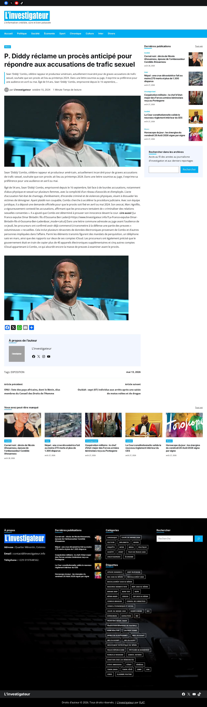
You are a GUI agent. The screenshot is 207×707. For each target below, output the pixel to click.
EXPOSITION (17, 372)
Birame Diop (112, 591)
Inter (146, 72)
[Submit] (199, 538)
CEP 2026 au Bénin (140, 596)
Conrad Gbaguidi (114, 601)
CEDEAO (125, 596)
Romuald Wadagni (115, 655)
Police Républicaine (115, 650)
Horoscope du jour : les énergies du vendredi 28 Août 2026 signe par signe (164, 134)
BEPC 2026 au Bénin (140, 587)
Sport (121, 552)
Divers (7, 47)
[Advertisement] (103, 492)
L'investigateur (17, 694)
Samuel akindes (135, 655)
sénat (129, 664)
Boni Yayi (126, 591)
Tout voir (199, 46)
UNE (148, 669)
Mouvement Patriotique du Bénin (122, 645)
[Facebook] (6, 3)
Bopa (137, 591)
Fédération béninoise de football (122, 625)
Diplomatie (124, 542)
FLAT (142, 702)
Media (131, 547)
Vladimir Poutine (124, 674)
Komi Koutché (113, 630)
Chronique (112, 537)
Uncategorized (149, 91)
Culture (111, 542)
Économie (129, 557)
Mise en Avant (138, 635)
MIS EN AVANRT (113, 640)
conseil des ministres (136, 601)
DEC (148, 611)
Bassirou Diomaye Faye (117, 587)
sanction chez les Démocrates (120, 660)
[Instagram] (43, 356)
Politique (142, 547)
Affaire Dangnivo (114, 572)
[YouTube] (16, 3)
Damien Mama (136, 611)
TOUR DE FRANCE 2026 (137, 552)
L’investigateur (22, 89)
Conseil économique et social (120, 606)
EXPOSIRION (112, 616)
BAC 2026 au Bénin (115, 577)
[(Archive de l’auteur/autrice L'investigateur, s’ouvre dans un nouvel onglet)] (6, 91)
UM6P (139, 669)
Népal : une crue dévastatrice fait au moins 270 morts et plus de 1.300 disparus (163, 78)
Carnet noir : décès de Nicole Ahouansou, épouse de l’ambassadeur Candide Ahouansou (164, 59)
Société (147, 53)
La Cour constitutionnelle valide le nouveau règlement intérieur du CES (163, 116)
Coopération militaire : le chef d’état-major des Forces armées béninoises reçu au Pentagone (163, 98)
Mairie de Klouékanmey (117, 635)
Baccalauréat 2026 (135, 577)
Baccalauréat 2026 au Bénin (119, 582)
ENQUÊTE (111, 547)
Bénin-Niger (112, 596)
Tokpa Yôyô (127, 669)
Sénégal (139, 664)
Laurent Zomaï (130, 630)
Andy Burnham (133, 572)
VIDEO (109, 674)
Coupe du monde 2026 (116, 611)
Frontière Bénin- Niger (117, 621)
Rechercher (189, 169)
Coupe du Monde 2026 (131, 537)
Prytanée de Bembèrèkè (139, 650)
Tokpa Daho (112, 669)
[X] (11, 3)
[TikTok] (22, 3)
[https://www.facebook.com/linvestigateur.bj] (183, 694)
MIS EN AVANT (129, 640)
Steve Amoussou (114, 664)
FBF (137, 616)
